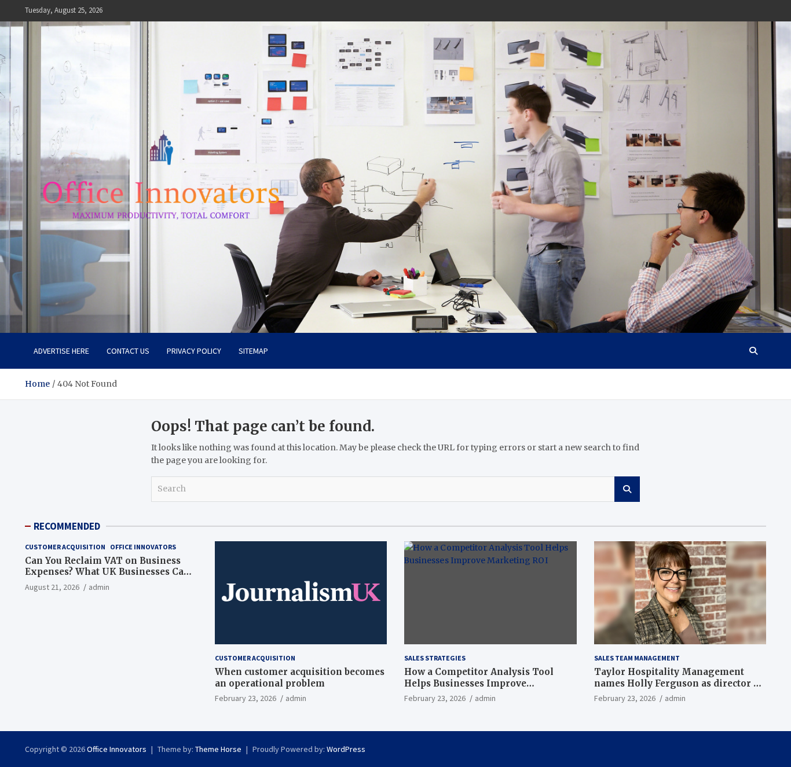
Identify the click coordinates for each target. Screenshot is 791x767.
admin (99, 587)
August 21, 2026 (52, 587)
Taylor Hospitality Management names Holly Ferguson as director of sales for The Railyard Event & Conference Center (678, 688)
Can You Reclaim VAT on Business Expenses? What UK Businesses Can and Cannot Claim (107, 572)
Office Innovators (143, 546)
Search (627, 489)
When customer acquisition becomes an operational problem (299, 677)
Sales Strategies (435, 658)
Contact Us (128, 351)
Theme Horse (218, 749)
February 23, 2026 (245, 698)
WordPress (346, 749)
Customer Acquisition (65, 546)
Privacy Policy (194, 351)
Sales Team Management (637, 658)
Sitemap (253, 351)
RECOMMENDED (67, 526)
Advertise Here (61, 351)
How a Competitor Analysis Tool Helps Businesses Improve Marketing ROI (479, 683)
